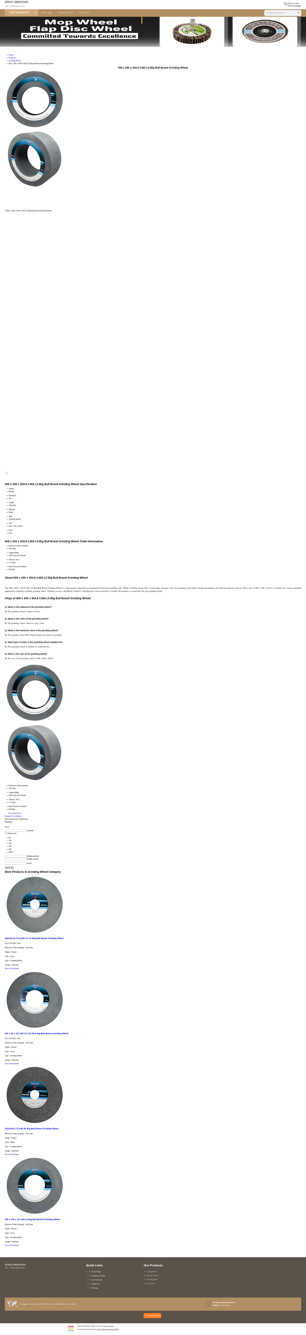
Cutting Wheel (152, 1271)
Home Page (46, 12)
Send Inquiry (154, 1315)
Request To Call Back (13, 816)
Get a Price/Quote (12, 968)
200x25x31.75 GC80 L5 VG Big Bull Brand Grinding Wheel (34, 938)
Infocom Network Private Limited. (108, 1329)
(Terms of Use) (108, 1326)
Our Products (19, 12)
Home (11, 55)
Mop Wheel (151, 1283)
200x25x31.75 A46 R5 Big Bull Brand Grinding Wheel (31, 1128)
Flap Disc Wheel (152, 1275)
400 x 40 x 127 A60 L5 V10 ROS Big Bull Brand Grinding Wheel (36, 1033)
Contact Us (84, 12)
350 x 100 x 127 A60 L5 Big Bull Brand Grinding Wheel (32, 1219)
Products (12, 58)
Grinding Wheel (15, 61)
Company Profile (65, 12)
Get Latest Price (14, 813)
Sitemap (94, 1288)
